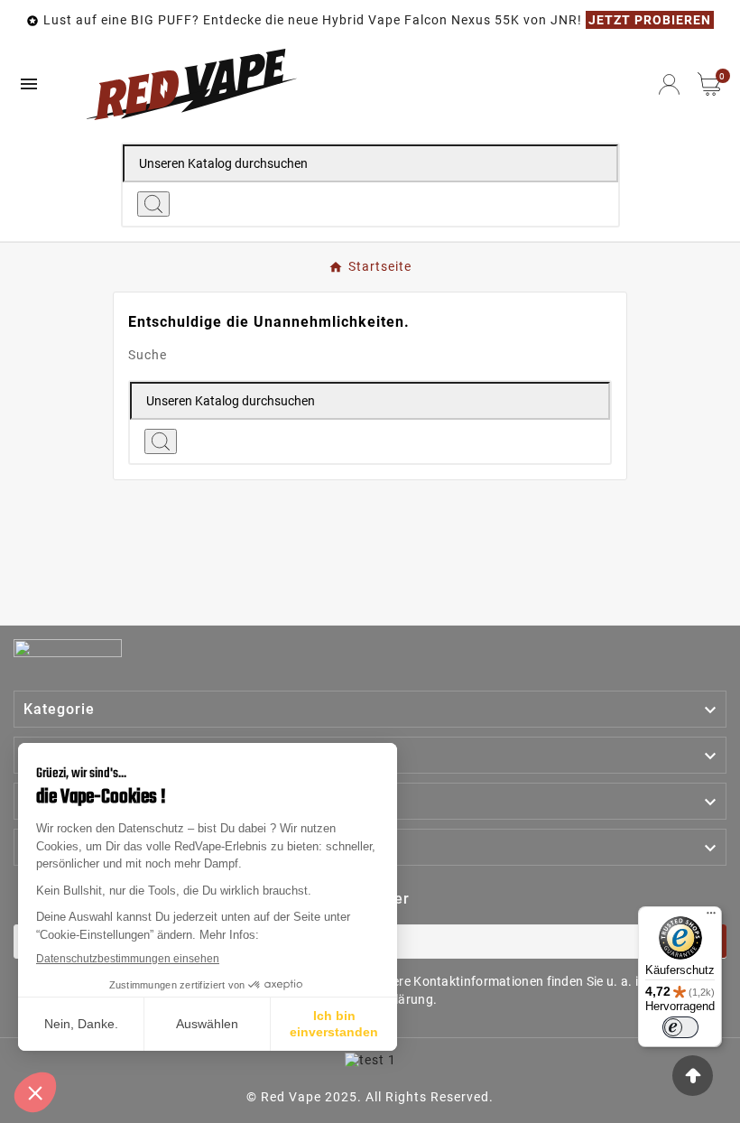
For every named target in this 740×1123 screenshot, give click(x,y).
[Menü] (711, 917)
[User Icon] (669, 84)
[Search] (153, 204)
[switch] (680, 1027)
